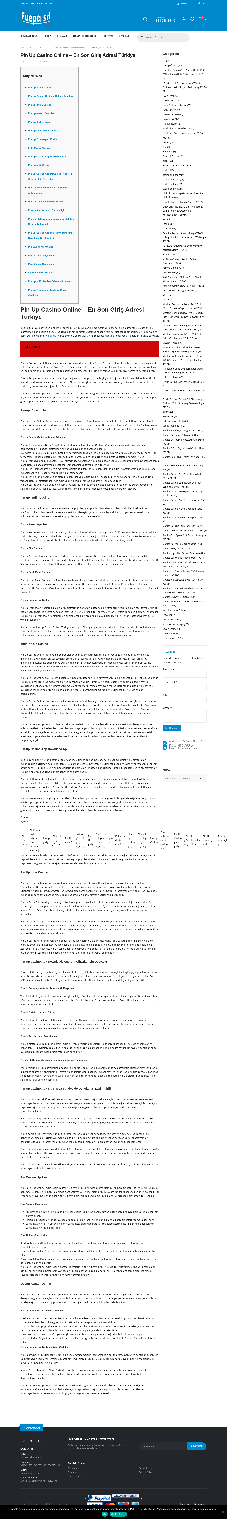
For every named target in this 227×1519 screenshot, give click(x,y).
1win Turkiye (169, 109)
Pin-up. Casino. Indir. (40, 87)
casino (166, 170)
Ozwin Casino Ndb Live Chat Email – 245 (184, 381)
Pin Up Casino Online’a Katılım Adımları (50, 96)
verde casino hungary (174, 624)
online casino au (171, 377)
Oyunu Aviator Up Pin (40, 272)
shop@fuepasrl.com (30, 1472)
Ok (104, 1514)
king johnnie (169, 272)
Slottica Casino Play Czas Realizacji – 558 (184, 500)
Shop (48, 36)
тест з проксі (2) (171, 638)
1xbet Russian (170, 123)
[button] (145, 19)
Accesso (184, 3)
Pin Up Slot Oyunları (39, 122)
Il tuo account (28, 36)
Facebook (24, 1441)
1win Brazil (168, 100)
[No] (223, 1512)
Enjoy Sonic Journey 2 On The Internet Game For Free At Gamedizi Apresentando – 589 (183, 210)
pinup (53, 335)
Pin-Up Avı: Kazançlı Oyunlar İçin (46, 210)
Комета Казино (171, 633)
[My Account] (184, 19)
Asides (166, 142)
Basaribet (168, 151)
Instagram (31, 1441)
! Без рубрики (170, 65)
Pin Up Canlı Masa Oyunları (43, 130)
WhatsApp (38, 1441)
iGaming (167, 254)
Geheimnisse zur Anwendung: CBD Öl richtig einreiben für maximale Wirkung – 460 (184, 237)
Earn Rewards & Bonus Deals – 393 (181, 202)
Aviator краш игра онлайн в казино (48, 351)
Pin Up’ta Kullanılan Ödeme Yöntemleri (50, 281)
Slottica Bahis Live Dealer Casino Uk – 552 (184, 456)
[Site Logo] (36, 19)
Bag (165, 146)
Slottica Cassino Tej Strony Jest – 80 (181, 525)
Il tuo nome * (169, 669)
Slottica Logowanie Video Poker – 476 (182, 557)
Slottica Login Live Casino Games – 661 (183, 553)
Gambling (168, 228)
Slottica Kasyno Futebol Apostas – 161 (182, 543)
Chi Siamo (62, 36)
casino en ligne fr (172, 174)
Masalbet (167, 294)
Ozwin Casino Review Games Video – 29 (183, 390)
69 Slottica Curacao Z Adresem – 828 (182, 133)
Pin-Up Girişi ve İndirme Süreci (45, 201)
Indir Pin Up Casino (39, 148)
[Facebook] (199, 3)
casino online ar (171, 184)
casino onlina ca (171, 179)
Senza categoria (41, 61)
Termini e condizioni (84, 36)
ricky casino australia (174, 421)
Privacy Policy (145, 1472)
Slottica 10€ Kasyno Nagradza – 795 (181, 430)
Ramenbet (168, 416)
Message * (168, 707)
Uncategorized (170, 619)
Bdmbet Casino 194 (173, 156)
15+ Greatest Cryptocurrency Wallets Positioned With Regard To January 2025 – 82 (185, 87)
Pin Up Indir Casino (39, 165)
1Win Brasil (168, 95)
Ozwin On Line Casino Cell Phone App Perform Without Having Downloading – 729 (183, 403)
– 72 (165, 60)
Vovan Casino (170, 628)
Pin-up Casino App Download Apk (47, 156)
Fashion (167, 223)
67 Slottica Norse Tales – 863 (177, 128)
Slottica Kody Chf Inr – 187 (176, 548)
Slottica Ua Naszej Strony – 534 (179, 596)
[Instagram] (204, 3)
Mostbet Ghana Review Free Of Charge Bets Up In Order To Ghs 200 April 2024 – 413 (184, 316)
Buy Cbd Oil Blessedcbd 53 (177, 165)
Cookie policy (186, 1504)
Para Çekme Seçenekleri (41, 264)
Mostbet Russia (171, 342)
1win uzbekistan (171, 114)
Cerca (166, 770)
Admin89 (24, 61)
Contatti (109, 36)
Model (166, 299)
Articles (166, 137)
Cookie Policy (145, 1468)
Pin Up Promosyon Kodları (43, 139)
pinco (165, 411)
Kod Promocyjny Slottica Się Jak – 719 (182, 285)
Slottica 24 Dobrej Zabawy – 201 (179, 435)
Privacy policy (200, 1504)
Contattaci (73, 1472)
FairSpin (167, 219)
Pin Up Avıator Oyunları (41, 113)
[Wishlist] (192, 19)
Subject (166, 695)
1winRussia (169, 119)
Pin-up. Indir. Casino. (40, 104)
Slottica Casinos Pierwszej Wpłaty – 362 (183, 517)
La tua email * (170, 682)
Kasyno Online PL (172, 267)
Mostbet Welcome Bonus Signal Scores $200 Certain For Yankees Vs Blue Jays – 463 (183, 360)
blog (165, 160)
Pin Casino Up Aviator (40, 246)
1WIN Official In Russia (175, 105)
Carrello (124, 36)
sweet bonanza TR (172, 610)
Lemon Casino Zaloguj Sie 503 (178, 290)
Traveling (167, 614)
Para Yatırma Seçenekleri (42, 255)
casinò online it (170, 188)
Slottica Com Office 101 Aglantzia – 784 (183, 530)
